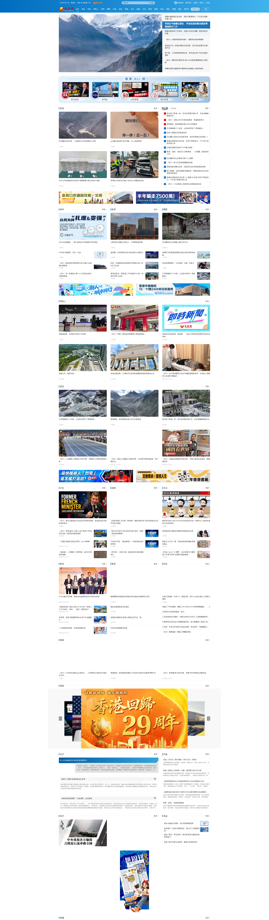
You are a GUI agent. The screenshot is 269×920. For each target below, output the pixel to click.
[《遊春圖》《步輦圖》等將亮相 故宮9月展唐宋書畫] (100, 554)
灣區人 (95, 9)
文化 (132, 9)
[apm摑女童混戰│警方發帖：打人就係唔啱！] (134, 125)
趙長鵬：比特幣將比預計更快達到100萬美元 (127, 252)
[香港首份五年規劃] (162, 719)
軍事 (126, 9)
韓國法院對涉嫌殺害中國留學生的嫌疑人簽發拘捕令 (184, 68)
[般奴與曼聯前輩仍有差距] (151, 609)
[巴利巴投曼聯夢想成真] (151, 630)
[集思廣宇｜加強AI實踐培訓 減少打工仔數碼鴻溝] (204, 829)
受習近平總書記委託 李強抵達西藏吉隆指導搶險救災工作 (186, 25)
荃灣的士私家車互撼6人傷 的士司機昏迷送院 (127, 180)
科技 (162, 9)
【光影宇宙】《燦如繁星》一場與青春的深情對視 (127, 543)
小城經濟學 (194, 99)
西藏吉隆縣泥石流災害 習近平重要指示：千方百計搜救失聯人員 (186, 18)
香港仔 (201, 3)
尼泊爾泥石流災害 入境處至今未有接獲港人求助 (77, 141)
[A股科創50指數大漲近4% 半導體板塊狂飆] (134, 226)
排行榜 (165, 108)
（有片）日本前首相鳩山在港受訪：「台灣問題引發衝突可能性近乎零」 (83, 674)
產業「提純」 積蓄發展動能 (173, 803)
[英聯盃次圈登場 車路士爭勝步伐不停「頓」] (151, 620)
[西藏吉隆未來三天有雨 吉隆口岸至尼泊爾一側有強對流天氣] (110, 43)
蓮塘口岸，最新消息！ (67, 373)
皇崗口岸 (99, 3)
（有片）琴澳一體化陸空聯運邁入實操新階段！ (128, 334)
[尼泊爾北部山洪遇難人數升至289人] (186, 226)
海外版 (208, 3)
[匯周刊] (134, 881)
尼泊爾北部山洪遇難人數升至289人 (175, 242)
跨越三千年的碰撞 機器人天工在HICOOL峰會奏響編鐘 (183, 607)
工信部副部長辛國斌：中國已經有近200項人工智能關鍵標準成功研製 (185, 617)
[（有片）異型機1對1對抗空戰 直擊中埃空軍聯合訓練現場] (186, 656)
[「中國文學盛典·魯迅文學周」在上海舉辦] (100, 544)
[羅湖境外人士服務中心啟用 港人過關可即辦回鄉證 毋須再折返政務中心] (165, 881)
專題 (168, 9)
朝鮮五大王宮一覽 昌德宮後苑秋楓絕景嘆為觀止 (178, 543)
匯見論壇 (75, 99)
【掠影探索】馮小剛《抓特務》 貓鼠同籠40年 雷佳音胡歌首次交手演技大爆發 (134, 522)
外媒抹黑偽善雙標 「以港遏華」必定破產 (76, 798)
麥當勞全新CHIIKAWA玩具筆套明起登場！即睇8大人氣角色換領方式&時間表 (186, 522)
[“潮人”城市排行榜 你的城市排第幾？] (96, 289)
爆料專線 (188, 3)
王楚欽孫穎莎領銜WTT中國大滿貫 (179, 147)
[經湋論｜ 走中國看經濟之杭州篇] (103, 881)
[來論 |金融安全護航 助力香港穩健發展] (204, 823)
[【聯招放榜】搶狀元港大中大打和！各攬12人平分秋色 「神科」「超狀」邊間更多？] (100, 609)
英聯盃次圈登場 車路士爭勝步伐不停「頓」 (127, 617)
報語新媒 (164, 99)
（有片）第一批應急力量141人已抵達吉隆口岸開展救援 (75, 275)
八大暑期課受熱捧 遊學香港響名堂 (72, 628)
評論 (114, 9)
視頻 (120, 9)
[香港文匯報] (66, 9)
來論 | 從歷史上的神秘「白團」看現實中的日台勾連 (182, 770)
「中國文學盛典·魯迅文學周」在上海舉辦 (74, 541)
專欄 (174, 9)
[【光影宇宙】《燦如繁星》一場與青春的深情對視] (151, 544)
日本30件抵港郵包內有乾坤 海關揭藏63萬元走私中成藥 (79, 180)
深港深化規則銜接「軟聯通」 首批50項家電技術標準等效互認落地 (186, 335)
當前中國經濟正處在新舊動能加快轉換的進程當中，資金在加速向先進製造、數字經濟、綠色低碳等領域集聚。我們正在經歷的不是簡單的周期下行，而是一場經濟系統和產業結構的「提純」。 (186, 807)
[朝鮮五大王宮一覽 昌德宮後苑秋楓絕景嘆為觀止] (203, 544)
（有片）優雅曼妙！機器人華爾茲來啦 (176, 632)
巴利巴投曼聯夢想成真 (119, 628)
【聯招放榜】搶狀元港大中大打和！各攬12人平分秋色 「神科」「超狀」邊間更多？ (75, 608)
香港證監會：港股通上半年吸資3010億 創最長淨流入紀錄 (127, 275)
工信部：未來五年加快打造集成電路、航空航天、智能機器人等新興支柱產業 (185, 627)
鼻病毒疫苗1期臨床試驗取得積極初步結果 (177, 531)
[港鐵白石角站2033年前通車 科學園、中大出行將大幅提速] (195, 881)
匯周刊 (186, 9)
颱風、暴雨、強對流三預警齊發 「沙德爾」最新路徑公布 (188, 153)
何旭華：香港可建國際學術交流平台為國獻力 (75, 619)
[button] (89, 70)
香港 (83, 9)
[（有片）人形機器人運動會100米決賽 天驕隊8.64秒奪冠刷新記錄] (83, 443)
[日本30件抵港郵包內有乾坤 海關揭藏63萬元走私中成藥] (83, 164)
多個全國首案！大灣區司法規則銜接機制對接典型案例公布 (132, 373)
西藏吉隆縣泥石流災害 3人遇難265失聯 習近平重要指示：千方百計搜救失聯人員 (188, 178)
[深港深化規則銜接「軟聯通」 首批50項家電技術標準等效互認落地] (186, 318)
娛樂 (138, 9)
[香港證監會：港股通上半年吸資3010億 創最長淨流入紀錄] (151, 276)
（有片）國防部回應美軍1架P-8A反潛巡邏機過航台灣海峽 (186, 61)
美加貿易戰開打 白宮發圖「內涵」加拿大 (178, 263)
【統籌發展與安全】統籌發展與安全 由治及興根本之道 (183, 781)
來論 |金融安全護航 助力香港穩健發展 (178, 823)
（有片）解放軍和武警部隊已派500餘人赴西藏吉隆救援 (75, 264)
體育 (156, 9)
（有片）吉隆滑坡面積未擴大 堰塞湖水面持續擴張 (184, 39)
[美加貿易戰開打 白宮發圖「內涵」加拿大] (203, 265)
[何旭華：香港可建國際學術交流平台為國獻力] (100, 620)
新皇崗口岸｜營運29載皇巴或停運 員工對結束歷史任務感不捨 (186, 47)
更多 (155, 108)
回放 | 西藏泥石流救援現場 (177, 132)
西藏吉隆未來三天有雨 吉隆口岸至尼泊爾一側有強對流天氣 (186, 32)
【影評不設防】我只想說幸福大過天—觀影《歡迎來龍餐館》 (127, 532)
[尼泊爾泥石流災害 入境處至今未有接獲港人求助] (83, 125)
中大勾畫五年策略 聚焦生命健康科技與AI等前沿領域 (79, 596)
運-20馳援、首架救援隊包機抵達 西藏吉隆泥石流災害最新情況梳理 (188, 172)
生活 (144, 9)
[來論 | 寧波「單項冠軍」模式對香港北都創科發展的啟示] (204, 835)
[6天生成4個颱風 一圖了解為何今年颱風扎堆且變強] (83, 226)
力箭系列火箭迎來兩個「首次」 (174, 612)
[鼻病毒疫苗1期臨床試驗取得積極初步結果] (203, 533)
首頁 (77, 9)
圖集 (180, 9)
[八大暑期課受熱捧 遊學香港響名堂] (100, 630)
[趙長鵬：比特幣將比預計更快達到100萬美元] (151, 255)
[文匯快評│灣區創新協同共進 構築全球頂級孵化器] (134, 832)
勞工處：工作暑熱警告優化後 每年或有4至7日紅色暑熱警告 (186, 54)
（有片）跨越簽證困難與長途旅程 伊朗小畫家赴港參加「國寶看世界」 (186, 460)
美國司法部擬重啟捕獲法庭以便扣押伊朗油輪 (178, 254)
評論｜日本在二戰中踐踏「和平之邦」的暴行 (180, 759)
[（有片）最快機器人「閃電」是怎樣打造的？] (96, 476)
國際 (108, 9)
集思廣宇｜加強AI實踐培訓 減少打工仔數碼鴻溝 (182, 830)
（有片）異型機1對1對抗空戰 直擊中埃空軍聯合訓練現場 (184, 673)
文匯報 (195, 3)
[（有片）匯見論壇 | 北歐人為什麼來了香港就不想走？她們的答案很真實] (100, 533)
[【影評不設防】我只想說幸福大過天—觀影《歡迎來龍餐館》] (151, 533)
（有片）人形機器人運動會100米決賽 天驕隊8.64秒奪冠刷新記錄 (83, 460)
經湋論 (104, 99)
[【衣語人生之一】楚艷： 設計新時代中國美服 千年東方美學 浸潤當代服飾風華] (203, 554)
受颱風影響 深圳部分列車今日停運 (72, 334)
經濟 (102, 9)
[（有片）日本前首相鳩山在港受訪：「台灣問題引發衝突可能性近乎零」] (83, 656)
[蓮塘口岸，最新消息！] (83, 357)
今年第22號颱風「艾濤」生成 (70, 252)
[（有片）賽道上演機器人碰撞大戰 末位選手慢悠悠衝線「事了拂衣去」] (134, 443)
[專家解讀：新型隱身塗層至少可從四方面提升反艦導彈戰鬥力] (134, 656)
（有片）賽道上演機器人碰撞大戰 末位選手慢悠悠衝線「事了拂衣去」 (134, 460)
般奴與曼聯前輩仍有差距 (120, 607)
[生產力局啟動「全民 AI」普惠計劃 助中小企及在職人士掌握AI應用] (186, 580)
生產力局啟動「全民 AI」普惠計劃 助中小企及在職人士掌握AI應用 (186, 598)
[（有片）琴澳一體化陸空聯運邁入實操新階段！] (134, 318)
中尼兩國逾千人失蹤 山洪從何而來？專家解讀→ (185, 128)
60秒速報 (134, 99)
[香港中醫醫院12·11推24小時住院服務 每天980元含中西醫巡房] (173, 289)
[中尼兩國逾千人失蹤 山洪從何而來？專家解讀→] (203, 276)
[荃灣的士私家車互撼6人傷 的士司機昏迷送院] (134, 164)
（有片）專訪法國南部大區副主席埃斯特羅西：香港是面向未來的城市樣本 (83, 522)
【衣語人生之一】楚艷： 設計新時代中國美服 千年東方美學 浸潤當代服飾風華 (178, 553)
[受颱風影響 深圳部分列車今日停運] (83, 318)
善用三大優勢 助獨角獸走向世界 (73, 779)
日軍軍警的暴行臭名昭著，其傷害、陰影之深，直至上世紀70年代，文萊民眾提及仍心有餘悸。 (186, 763)
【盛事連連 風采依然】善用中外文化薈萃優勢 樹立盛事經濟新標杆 (185, 792)
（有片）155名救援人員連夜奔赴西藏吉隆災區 (184, 184)
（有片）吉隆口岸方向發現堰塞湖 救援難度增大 (185, 120)
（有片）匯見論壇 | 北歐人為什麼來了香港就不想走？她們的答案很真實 (75, 532)
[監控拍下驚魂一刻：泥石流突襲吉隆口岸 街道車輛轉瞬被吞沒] (186, 403)
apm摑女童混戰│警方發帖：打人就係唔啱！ (126, 141)
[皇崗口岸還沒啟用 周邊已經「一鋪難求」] (73, 881)
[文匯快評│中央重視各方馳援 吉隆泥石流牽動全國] (83, 832)
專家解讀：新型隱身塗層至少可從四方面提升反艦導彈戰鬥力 (133, 673)
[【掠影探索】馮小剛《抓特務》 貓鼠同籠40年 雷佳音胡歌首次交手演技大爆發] (134, 504)
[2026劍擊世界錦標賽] (78, 718)
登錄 (205, 9)
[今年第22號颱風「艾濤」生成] (100, 255)
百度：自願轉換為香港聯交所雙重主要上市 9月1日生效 (127, 264)
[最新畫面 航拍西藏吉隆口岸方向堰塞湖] (134, 403)
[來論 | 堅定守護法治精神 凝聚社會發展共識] (204, 842)
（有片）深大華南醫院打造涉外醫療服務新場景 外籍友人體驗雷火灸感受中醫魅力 (186, 375)
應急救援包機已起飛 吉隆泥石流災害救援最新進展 (186, 167)
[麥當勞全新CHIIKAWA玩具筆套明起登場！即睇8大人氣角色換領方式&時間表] (186, 504)
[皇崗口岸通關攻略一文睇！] (96, 197)
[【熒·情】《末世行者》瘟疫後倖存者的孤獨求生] (151, 554)
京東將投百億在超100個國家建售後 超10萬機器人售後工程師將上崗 (185, 622)
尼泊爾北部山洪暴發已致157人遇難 (180, 158)
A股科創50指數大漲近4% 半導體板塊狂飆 (127, 242)
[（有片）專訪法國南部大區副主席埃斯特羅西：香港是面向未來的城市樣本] (83, 504)
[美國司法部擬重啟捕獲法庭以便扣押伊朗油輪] (203, 255)
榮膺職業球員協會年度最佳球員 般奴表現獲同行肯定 (130, 596)
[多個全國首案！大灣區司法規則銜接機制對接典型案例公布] (134, 357)
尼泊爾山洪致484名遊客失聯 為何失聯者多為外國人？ (187, 137)
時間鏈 (173, 108)
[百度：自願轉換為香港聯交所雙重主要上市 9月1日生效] (151, 265)
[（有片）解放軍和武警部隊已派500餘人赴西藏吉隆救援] (100, 265)
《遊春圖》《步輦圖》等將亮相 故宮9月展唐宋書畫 (75, 553)
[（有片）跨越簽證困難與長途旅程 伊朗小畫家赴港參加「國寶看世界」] (186, 443)
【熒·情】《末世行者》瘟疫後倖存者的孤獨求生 (127, 553)
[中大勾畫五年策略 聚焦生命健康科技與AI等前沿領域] (83, 580)
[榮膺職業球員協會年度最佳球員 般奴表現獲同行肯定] (134, 580)
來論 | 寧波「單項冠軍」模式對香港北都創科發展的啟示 (182, 836)
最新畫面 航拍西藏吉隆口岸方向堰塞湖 (182, 124)
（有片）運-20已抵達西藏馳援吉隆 (180, 162)
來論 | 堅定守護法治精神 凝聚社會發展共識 (180, 842)
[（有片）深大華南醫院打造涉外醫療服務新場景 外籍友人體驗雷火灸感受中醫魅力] (186, 357)
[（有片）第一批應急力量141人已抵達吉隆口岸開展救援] (100, 276)
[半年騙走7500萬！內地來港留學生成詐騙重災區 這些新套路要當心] (173, 197)
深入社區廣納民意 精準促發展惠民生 (73, 760)
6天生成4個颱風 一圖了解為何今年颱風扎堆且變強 (78, 242)
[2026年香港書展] (173, 476)
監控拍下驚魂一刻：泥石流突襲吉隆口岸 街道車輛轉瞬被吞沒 (188, 115)
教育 (150, 9)
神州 (89, 9)
